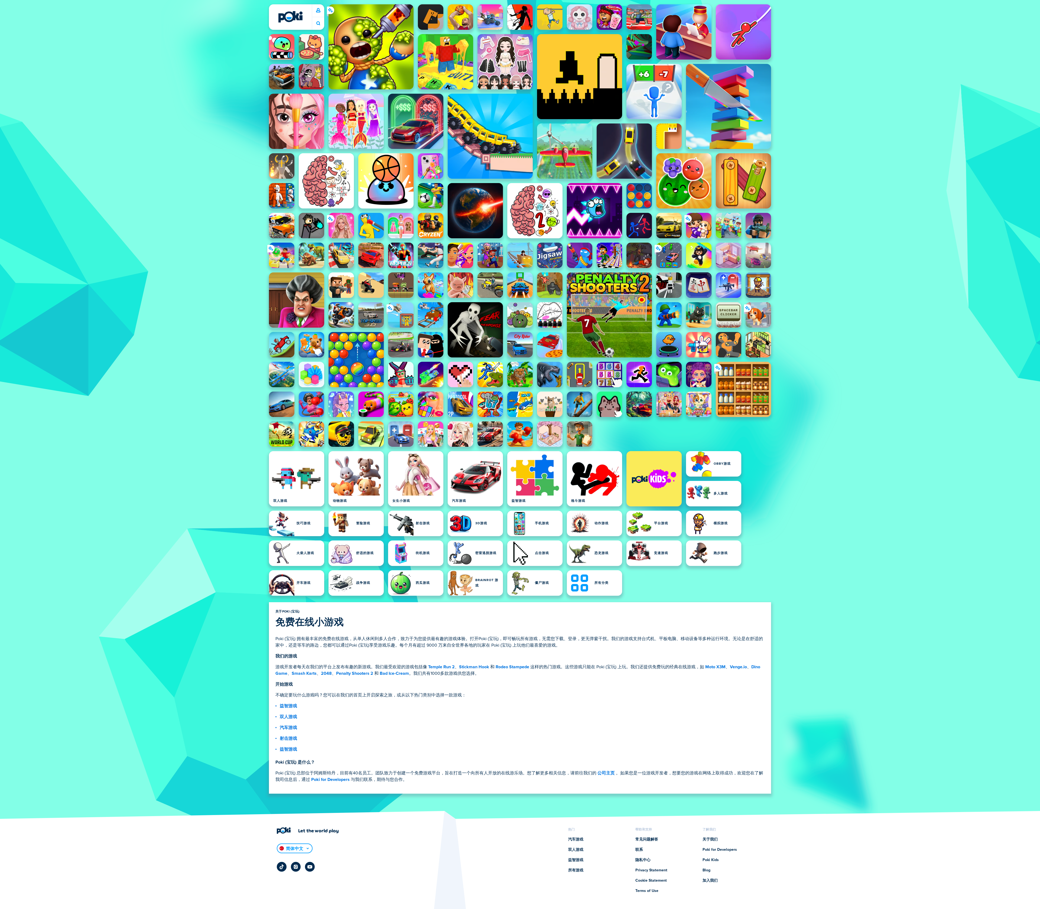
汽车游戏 (288, 727)
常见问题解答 (646, 839)
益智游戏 (288, 706)
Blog (706, 870)
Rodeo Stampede (512, 667)
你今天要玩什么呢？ (318, 23)
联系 (639, 850)
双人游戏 (288, 717)
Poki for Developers (330, 779)
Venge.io (738, 667)
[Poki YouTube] (310, 867)
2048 (326, 673)
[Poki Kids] (654, 478)
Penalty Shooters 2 (354, 673)
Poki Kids (711, 860)
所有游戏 (575, 870)
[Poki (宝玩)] (290, 16)
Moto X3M (715, 667)
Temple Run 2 (441, 667)
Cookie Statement (651, 880)
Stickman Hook (474, 667)
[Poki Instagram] (296, 867)
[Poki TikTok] (282, 867)
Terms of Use (646, 891)
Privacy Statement (651, 870)
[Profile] (318, 10)
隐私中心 (643, 860)
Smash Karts (304, 673)
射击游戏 (288, 738)
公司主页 (606, 773)
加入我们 (710, 880)
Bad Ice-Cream (394, 673)
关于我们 (710, 839)
